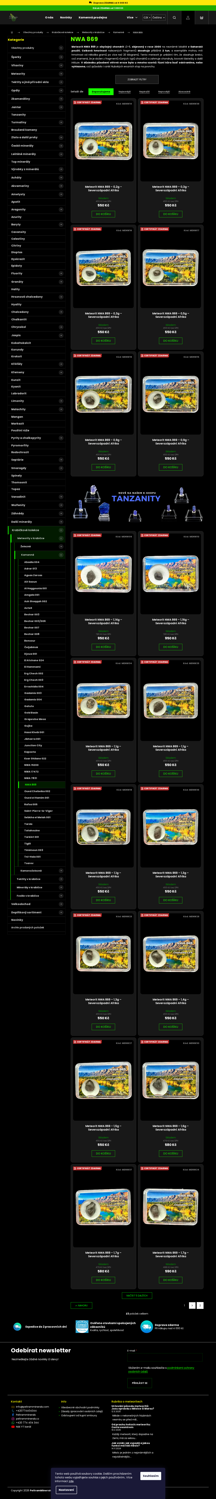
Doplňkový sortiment (26, 912)
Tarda (28, 824)
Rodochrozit (20, 452)
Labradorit (18, 393)
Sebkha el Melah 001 (37, 817)
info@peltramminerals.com (32, 1406)
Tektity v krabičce (28, 879)
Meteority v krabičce (30, 538)
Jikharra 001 (32, 739)
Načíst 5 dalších (137, 1295)
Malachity (18, 409)
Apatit (15, 202)
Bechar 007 (31, 627)
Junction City (33, 745)
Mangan (17, 417)
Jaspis (16, 335)
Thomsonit (19, 482)
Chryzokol (18, 327)
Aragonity (18, 209)
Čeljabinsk (31, 647)
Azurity (16, 217)
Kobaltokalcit (21, 343)
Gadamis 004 (33, 699)
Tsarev (28, 863)
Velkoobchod (20, 904)
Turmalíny (18, 122)
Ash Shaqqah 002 (35, 601)
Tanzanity (18, 114)
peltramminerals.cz (27, 1418)
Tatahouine (32, 830)
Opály (15, 90)
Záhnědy (17, 513)
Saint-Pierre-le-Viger (38, 811)
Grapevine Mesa (35, 719)
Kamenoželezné (31, 870)
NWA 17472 (31, 771)
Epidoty (16, 266)
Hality (15, 289)
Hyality (16, 304)
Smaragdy (18, 468)
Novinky (17, 920)
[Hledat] (174, 17)
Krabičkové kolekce (25, 530)
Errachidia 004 (34, 686)
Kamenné (27, 554)
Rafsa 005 (30, 804)
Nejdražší (144, 91)
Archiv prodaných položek (27, 927)
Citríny (16, 245)
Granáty (17, 282)
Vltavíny (17, 65)
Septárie (17, 460)
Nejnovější (164, 91)
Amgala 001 (31, 595)
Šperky (16, 57)
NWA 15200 (31, 765)
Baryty (16, 224)
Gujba (28, 726)
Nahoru (83, 1305)
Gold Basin (31, 712)
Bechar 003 (31, 614)
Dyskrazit (18, 259)
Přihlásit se (139, 1383)
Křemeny (17, 372)
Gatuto (29, 706)
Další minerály (21, 522)
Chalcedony (20, 312)
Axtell (28, 608)
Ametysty (18, 194)
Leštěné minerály (23, 154)
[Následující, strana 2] (192, 1305)
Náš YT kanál (23, 1426)
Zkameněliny (20, 99)
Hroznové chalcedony (27, 297)
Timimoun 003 (33, 850)
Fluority (16, 273)
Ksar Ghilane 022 (35, 758)
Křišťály (16, 364)
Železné (25, 546)
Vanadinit (18, 497)
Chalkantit (19, 319)
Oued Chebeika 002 (37, 791)
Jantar (16, 107)
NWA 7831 (30, 778)
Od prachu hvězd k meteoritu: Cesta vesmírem (131, 1426)
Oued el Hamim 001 (36, 797)
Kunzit (15, 380)
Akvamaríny (20, 186)
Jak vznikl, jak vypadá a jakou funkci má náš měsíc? (131, 1444)
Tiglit (27, 843)
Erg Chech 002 (33, 673)
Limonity (17, 401)
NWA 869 (30, 784)
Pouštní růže (20, 430)
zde (71, 1481)
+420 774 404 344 (27, 1422)
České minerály (22, 145)
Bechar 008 (31, 634)
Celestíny (18, 239)
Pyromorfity (20, 445)
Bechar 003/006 (35, 621)
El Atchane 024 (34, 660)
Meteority (18, 74)
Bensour (29, 640)
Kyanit (16, 386)
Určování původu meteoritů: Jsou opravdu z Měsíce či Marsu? (133, 1407)
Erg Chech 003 (33, 680)
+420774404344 (26, 1410)
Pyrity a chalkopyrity (26, 438)
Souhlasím (151, 1476)
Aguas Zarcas (33, 575)
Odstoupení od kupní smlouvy (79, 1415)
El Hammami (32, 667)
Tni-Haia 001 (32, 856)
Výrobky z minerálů (25, 169)
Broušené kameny (24, 130)
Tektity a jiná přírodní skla (30, 82)
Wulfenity (18, 505)
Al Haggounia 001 (35, 588)
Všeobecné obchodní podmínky (80, 1407)
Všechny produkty (22, 48)
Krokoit (16, 356)
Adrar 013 (30, 568)
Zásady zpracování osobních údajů (82, 1411)
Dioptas (16, 252)
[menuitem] (49, 17)
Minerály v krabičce (29, 887)
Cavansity (18, 232)
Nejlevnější (125, 91)
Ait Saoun (30, 581)
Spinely (16, 475)
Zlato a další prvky (24, 137)
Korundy (17, 349)
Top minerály (20, 162)
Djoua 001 (30, 654)
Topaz (15, 489)
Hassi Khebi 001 (34, 732)
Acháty (16, 177)
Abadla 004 (31, 562)
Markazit (17, 423)
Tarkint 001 (31, 837)
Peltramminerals (26, 1414)
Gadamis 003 (33, 693)
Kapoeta (30, 752)
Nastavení (66, 1490)
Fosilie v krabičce (28, 895)
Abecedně (184, 91)
